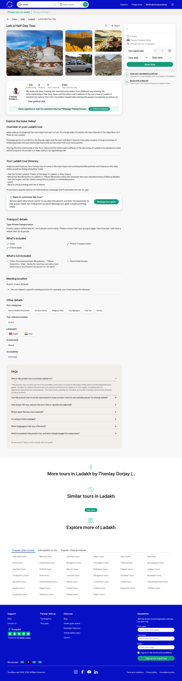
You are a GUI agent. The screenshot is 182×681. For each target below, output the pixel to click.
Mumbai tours (45, 556)
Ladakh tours (99, 588)
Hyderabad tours (47, 562)
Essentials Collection (72, 628)
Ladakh (31, 19)
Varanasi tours (73, 556)
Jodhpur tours (153, 569)
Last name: (142, 635)
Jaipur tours (98, 556)
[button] (34, 53)
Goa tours (151, 556)
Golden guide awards (72, 623)
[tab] (23, 550)
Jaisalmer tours (19, 581)
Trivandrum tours (101, 581)
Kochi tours (18, 562)
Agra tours (125, 556)
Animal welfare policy (72, 633)
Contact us (11, 623)
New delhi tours (19, 556)
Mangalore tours (100, 575)
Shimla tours (72, 581)
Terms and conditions (135, 672)
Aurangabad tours (155, 562)
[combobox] (162, 57)
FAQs (9, 619)
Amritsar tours (19, 569)
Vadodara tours (46, 594)
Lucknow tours (73, 575)
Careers (67, 637)
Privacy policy (151, 672)
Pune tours (44, 575)
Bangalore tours (73, 562)
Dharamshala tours (48, 581)
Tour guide (44, 623)
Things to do (136, 4)
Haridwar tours (127, 575)
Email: (140, 644)
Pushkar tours (153, 588)
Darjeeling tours (20, 594)
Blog (65, 619)
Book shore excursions (156, 4)
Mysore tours (72, 569)
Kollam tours (72, 588)
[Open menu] (172, 4)
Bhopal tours (72, 594)
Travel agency (45, 619)
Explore (124, 4)
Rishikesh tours (154, 575)
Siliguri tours (45, 588)
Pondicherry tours (21, 575)
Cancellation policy (167, 672)
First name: (142, 626)
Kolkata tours (45, 569)
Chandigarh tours (101, 562)
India (23, 19)
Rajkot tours (99, 594)
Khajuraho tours (127, 588)
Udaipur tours (126, 569)
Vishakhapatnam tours (157, 581)
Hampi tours (126, 581)
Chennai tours (126, 562)
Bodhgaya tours (100, 569)
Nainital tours (19, 588)
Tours (14, 19)
